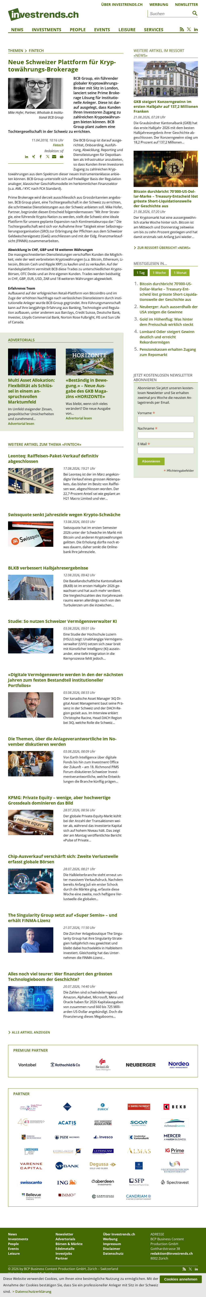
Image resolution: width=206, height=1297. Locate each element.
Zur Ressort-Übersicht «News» (164, 248)
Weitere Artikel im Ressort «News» (159, 53)
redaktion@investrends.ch (171, 1253)
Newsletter (186, 4)
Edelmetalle (65, 1248)
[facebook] (38, 158)
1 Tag (141, 272)
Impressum (112, 1244)
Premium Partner (30, 1050)
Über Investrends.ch (122, 4)
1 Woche (159, 272)
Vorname (146, 413)
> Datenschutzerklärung (32, 1291)
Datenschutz (113, 1253)
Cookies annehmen (180, 1279)
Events (102, 29)
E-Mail (144, 444)
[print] (59, 158)
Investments (46, 29)
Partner (21, 1093)
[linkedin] (24, 158)
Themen (15, 50)
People (78, 29)
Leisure (127, 29)
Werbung (158, 4)
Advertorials (21, 339)
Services (153, 29)
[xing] (31, 158)
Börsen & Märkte (69, 1244)
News (17, 29)
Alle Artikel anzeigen (31, 1032)
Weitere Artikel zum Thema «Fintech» (44, 444)
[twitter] (45, 158)
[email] (52, 158)
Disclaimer (111, 1248)
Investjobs (64, 1253)
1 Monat (180, 272)
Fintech (36, 50)
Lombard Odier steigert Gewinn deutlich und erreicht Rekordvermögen (167, 337)
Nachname (148, 428)
